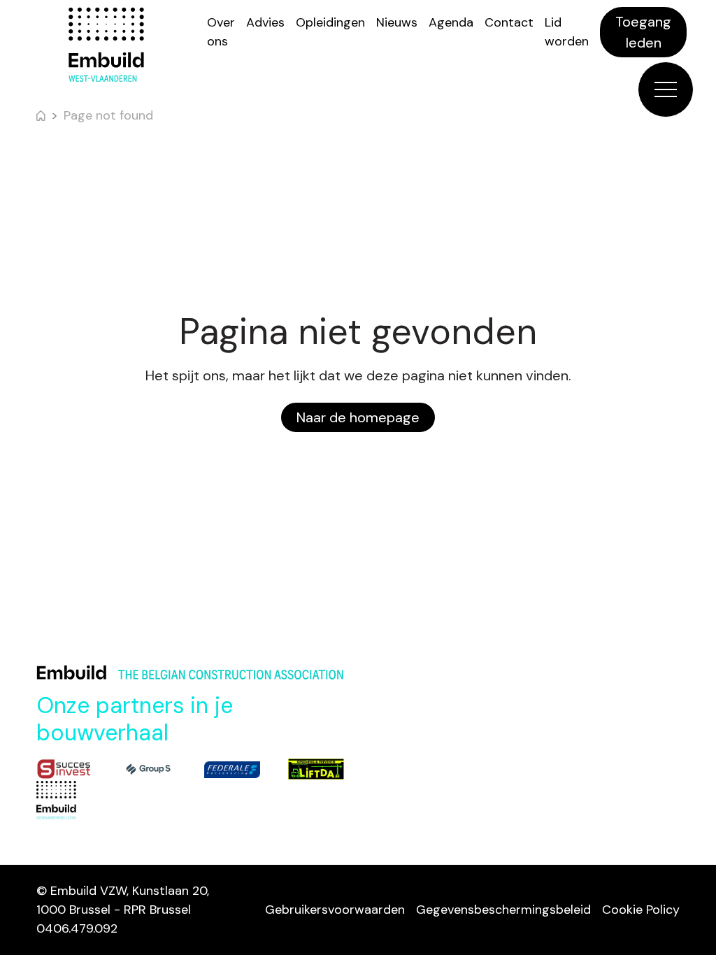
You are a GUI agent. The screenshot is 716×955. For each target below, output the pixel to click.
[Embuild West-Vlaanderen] (106, 44)
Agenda (451, 22)
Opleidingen (330, 22)
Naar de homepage (358, 417)
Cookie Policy (641, 909)
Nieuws (396, 22)
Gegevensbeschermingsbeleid (503, 909)
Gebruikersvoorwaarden (335, 909)
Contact (509, 22)
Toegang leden (643, 32)
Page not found (108, 115)
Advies (265, 22)
